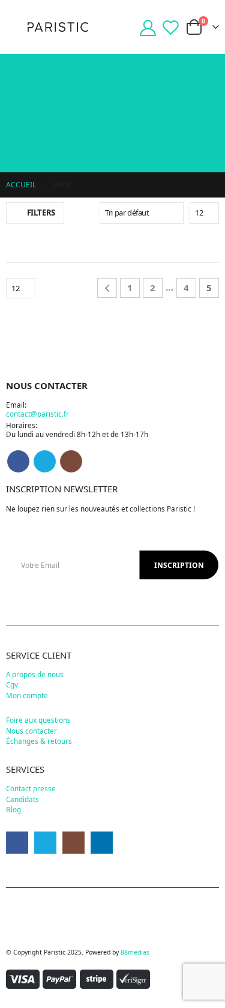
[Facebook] (17, 842)
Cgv (12, 684)
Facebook (18, 461)
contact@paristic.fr (37, 413)
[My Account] (147, 27)
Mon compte (27, 695)
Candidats (22, 799)
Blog (13, 809)
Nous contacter (31, 730)
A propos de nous (35, 674)
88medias (135, 952)
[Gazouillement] (45, 842)
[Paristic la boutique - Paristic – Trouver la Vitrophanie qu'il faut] (58, 27)
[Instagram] (73, 842)
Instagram (71, 461)
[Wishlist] (171, 27)
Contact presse (31, 788)
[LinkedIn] (102, 842)
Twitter (45, 461)
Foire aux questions (38, 720)
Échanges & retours (39, 741)
